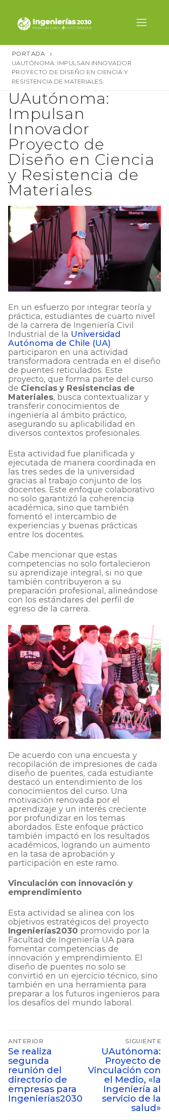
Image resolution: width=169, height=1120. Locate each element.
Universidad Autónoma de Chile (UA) (64, 338)
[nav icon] (141, 22)
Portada (28, 53)
